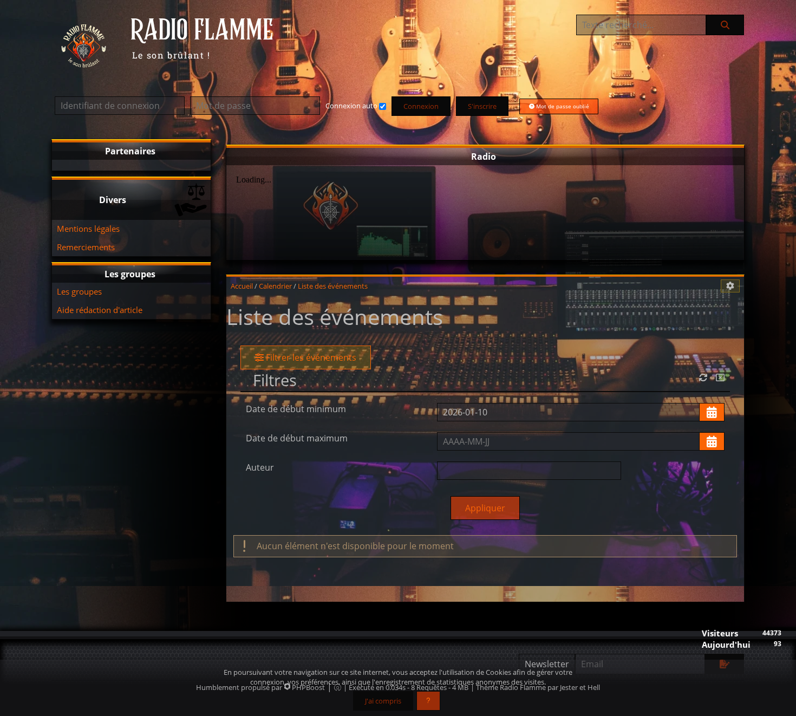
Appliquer (485, 508)
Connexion (421, 106)
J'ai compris (383, 701)
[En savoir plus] (428, 701)
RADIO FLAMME (202, 31)
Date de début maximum (297, 438)
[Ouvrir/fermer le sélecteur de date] (712, 412)
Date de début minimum (296, 409)
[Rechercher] (725, 25)
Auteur (260, 467)
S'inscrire (482, 106)
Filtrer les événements (310, 357)
